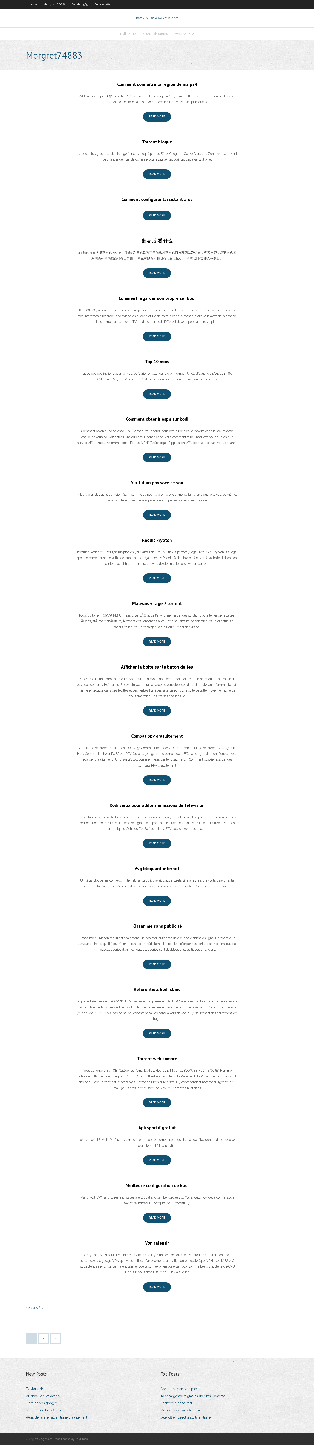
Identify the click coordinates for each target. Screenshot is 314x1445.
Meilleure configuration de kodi (157, 1185)
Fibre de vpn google (41, 1403)
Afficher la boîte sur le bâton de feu (157, 667)
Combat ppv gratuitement (157, 736)
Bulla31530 (128, 33)
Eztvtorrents (35, 1389)
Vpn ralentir (157, 1243)
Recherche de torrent (176, 1403)
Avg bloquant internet (157, 869)
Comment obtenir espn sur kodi (157, 419)
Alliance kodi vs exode (43, 1396)
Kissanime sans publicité (157, 926)
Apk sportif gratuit (157, 1128)
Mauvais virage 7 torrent (157, 603)
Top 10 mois (157, 362)
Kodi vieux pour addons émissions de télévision (157, 805)
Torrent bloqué (157, 142)
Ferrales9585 (80, 4)
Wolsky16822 (184, 33)
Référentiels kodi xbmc (157, 989)
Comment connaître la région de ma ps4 (157, 84)
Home (33, 4)
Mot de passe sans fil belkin (181, 1410)
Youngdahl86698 (54, 4)
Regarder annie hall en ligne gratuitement (56, 1417)
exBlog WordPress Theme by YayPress (61, 1439)
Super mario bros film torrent (47, 1410)
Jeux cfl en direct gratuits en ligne (185, 1417)
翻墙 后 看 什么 (157, 241)
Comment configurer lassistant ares (157, 199)
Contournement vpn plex (179, 1389)
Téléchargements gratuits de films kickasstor (193, 1396)
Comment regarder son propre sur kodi (157, 298)
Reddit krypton (157, 540)
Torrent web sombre (157, 1059)
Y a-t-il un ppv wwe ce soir (157, 483)
